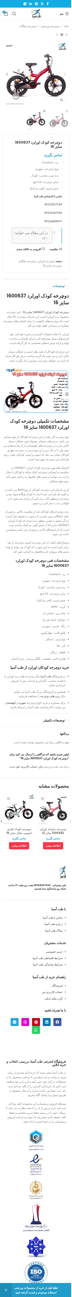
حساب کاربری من (52, 992)
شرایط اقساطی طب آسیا (48, 958)
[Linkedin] (47, 1022)
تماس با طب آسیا (53, 917)
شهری (22, 702)
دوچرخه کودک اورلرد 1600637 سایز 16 (46, 312)
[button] (65, 74)
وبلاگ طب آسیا (54, 930)
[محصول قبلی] (66, 34)
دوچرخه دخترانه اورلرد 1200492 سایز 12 (53, 831)
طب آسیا (46, 676)
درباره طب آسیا (54, 924)
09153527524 (53, 204)
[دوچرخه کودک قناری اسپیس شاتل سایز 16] (19, 809)
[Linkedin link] (30, 4)
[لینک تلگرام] (25, 4)
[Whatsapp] (36, 1030)
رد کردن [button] (6, 1290)
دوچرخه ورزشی (50, 26)
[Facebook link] (47, 4)
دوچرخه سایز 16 (52, 265)
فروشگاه (57, 985)
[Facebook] (57, 1022)
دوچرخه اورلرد (46, 261)
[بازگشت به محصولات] (61, 34)
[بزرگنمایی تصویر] (61, 99)
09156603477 (53, 221)
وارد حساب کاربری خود (29, 766)
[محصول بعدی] (57, 34)
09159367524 (53, 212)
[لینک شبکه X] (42, 4)
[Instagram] (25, 1022)
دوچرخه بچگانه (28, 26)
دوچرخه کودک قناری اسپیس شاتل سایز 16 (19, 831)
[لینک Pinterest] (36, 4)
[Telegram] (15, 1022)
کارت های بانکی (53, 998)
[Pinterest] (36, 1022)
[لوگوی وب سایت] (36, 13)
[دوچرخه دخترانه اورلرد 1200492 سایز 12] (53, 809)
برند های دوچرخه (50, 696)
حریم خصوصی (54, 951)
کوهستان (11, 702)
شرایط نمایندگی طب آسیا (48, 964)
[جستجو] (14, 14)
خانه (66, 26)
